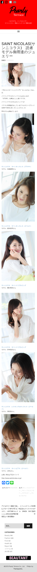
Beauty (7, 535)
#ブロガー (25, 493)
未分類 (7, 551)
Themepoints (17, 569)
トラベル (8, 549)
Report (7, 546)
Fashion (14, 488)
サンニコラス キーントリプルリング (14, 285)
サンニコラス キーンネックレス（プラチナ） (17, 166)
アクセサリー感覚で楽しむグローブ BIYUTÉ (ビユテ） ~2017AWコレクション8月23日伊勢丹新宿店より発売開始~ (10, 511)
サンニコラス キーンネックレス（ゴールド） (17, 226)
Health (7, 543)
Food (6, 541)
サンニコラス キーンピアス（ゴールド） (15, 468)
